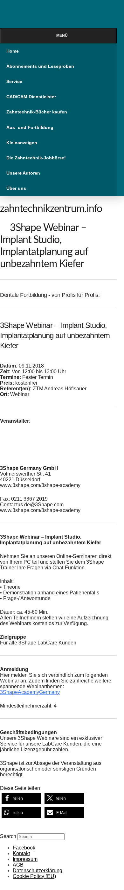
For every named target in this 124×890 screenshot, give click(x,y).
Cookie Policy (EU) (34, 876)
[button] (21, 798)
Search (8, 836)
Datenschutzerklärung (37, 870)
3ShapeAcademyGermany (30, 692)
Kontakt (21, 853)
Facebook (24, 847)
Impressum (25, 859)
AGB (18, 865)
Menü (62, 35)
